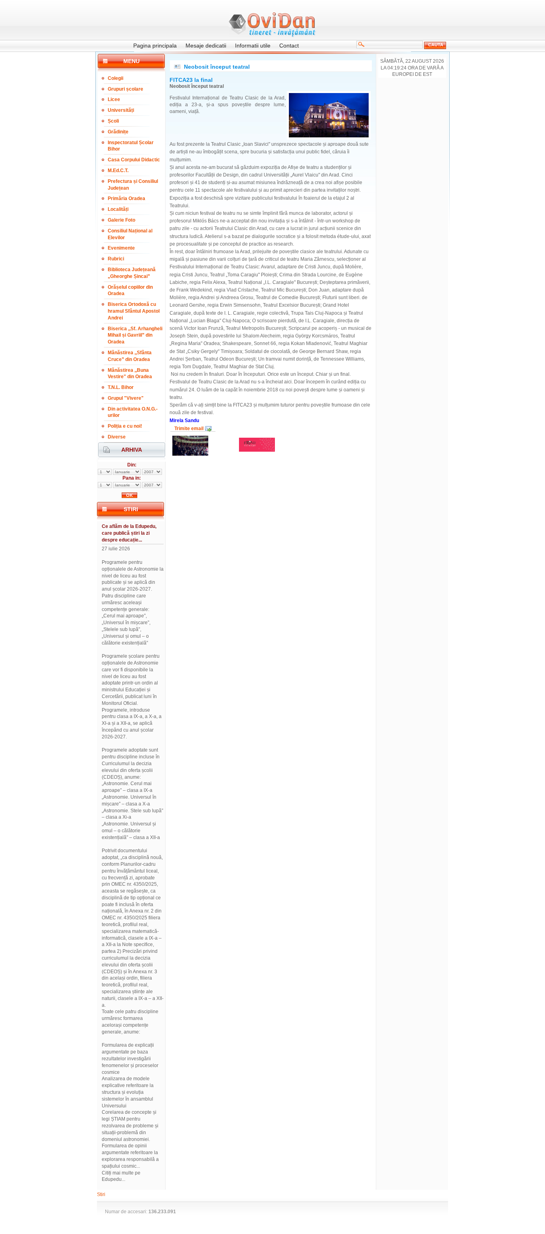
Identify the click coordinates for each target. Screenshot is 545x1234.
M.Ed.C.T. (118, 170)
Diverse (117, 437)
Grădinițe (118, 132)
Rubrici (116, 259)
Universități (121, 110)
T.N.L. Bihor (121, 387)
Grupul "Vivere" (126, 398)
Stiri (101, 1194)
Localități (118, 209)
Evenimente (121, 248)
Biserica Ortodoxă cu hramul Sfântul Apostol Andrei (134, 311)
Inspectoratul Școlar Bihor (131, 146)
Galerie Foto (121, 220)
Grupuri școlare (125, 89)
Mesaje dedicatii (206, 45)
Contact (289, 45)
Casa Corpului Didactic (134, 160)
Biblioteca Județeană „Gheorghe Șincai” (132, 273)
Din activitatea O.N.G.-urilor (133, 412)
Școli (113, 121)
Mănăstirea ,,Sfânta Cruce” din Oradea (130, 356)
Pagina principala (155, 45)
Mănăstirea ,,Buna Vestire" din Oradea (130, 373)
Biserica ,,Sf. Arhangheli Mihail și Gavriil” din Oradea (135, 335)
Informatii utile (253, 45)
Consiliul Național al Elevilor (130, 234)
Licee (114, 99)
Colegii (115, 78)
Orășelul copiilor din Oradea (130, 290)
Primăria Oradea (126, 198)
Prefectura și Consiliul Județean (133, 185)
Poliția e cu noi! (125, 426)
